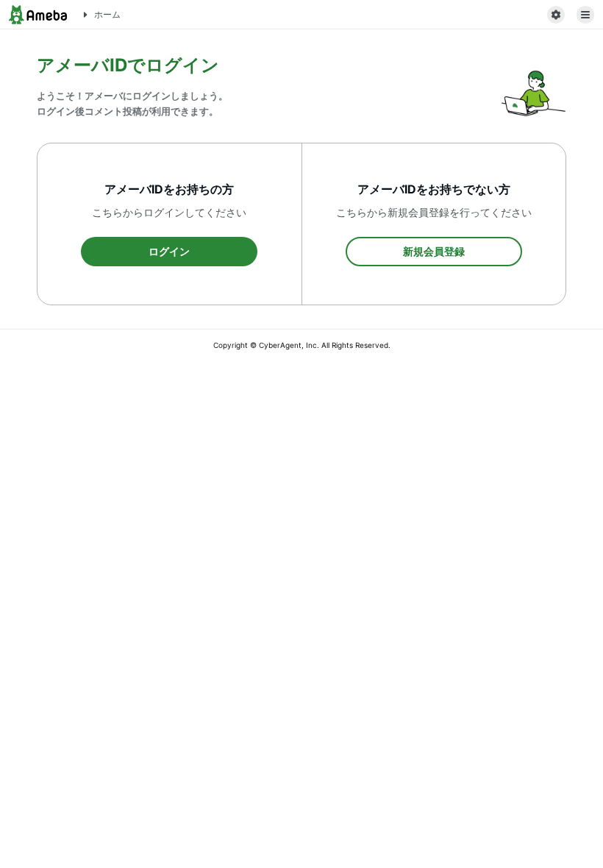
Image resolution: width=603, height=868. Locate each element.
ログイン (169, 251)
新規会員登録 (434, 251)
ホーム (107, 14)
